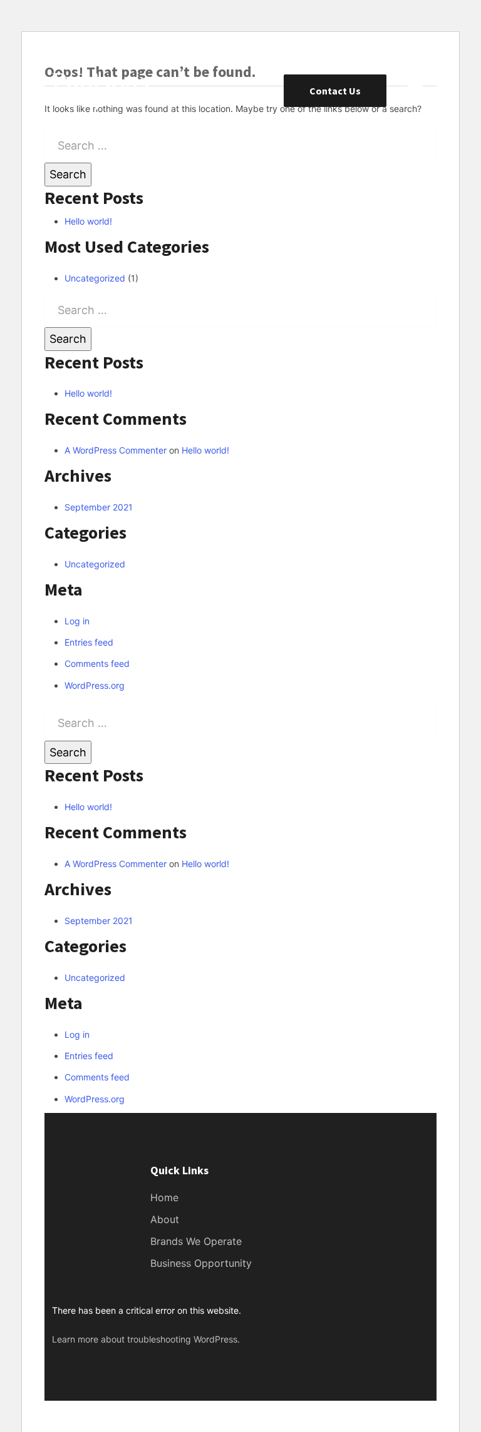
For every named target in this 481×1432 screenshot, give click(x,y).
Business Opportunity (201, 1263)
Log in (77, 621)
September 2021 (99, 507)
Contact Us (335, 90)
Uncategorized (95, 278)
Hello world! (88, 221)
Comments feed (97, 663)
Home (164, 1197)
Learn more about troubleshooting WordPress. (146, 1339)
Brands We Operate (196, 1241)
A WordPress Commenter (116, 450)
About (164, 1219)
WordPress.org (95, 685)
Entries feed (89, 642)
